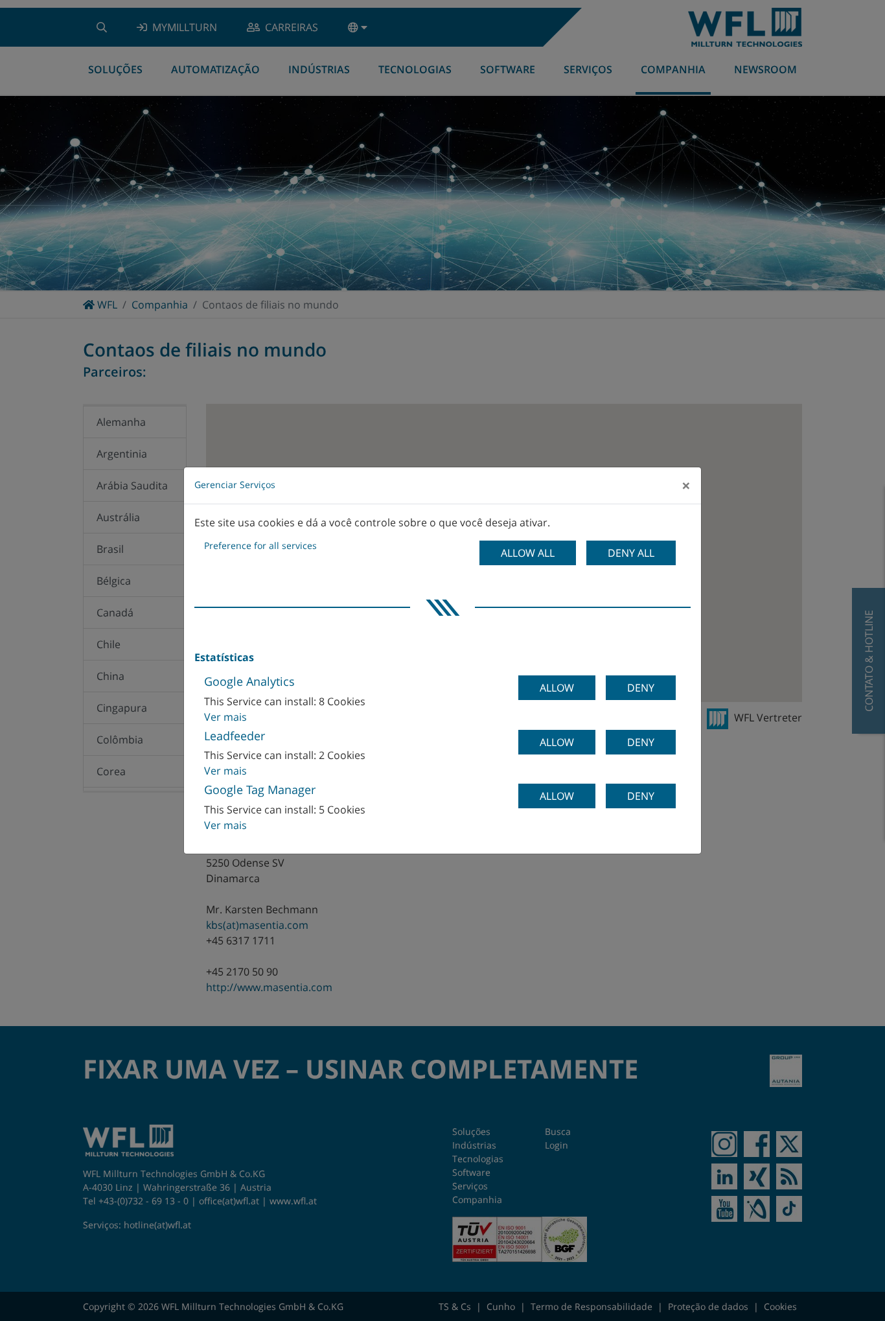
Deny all (631, 553)
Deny (640, 688)
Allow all (528, 553)
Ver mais (225, 717)
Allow (557, 688)
